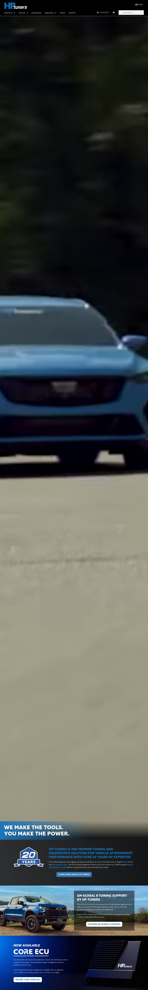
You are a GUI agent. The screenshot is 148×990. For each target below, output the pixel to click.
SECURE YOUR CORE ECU (28, 979)
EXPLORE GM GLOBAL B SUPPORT (104, 924)
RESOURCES (49, 13)
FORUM (62, 13)
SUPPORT (72, 13)
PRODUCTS (8, 13)
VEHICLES (22, 13)
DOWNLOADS (36, 13)
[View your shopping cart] (114, 12)
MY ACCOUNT (104, 12)
